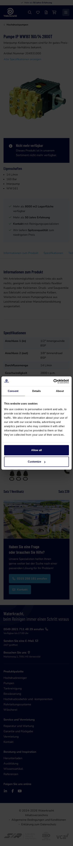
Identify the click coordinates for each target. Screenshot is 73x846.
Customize (34, 461)
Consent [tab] (13, 390)
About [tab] (60, 390)
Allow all (36, 450)
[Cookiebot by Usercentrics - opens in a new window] (53, 381)
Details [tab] (36, 390)
